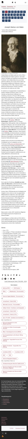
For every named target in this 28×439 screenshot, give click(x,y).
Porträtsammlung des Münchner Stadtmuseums (13, 363)
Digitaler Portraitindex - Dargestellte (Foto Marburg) (12, 346)
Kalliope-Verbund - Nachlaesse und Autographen (13, 307)
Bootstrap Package (20, 428)
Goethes (12, 119)
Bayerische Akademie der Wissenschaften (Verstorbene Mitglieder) (12, 367)
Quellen (5, 404)
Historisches (6, 400)
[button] (2, 275)
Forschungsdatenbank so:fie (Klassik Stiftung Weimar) (13, 335)
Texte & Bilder (6, 402)
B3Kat (4, 291)
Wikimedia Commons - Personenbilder (11, 304)
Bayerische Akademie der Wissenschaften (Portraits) (12, 372)
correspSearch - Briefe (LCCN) (10, 314)
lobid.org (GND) (6, 288)
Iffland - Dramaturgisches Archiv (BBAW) (12, 331)
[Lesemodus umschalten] (12, 2)
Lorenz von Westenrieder (16, 144)
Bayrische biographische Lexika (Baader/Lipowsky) (10, 323)
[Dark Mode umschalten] (15, 2)
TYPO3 (11, 428)
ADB (4, 355)
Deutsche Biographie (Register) (10, 358)
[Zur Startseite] (2, 2)
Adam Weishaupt (14, 161)
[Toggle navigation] (25, 2)
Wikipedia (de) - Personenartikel (16, 291)
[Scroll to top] (25, 436)
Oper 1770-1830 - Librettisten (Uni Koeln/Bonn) (13, 317)
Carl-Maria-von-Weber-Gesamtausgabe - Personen (12, 328)
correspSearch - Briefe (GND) (9, 301)
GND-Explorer (17, 288)
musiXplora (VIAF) (19, 352)
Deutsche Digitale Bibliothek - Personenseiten (13, 296)
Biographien (6, 399)
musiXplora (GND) (7, 352)
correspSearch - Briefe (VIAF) (9, 311)
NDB (10, 355)
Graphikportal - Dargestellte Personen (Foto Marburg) (12, 340)
